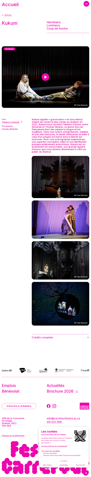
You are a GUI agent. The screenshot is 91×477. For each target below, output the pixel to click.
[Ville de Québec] (43, 370)
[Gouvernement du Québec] (7, 370)
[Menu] (86, 4)
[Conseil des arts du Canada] (64, 370)
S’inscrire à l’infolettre (19, 406)
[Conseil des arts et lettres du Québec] (25, 370)
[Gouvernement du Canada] (85, 370)
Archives (7, 15)
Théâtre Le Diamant (10, 122)
